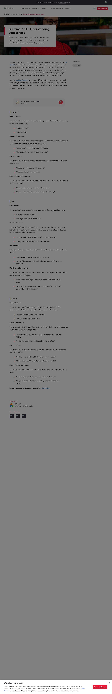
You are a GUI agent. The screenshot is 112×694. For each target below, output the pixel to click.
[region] (56, 687)
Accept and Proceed (100, 687)
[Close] (109, 683)
